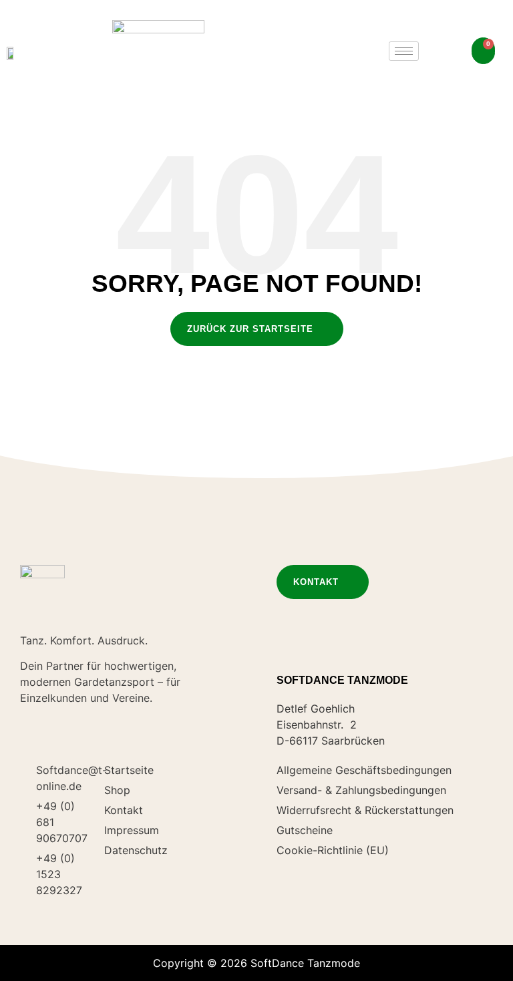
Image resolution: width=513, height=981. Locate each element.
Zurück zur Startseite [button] (250, 329)
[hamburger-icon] (404, 51)
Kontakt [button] (316, 582)
